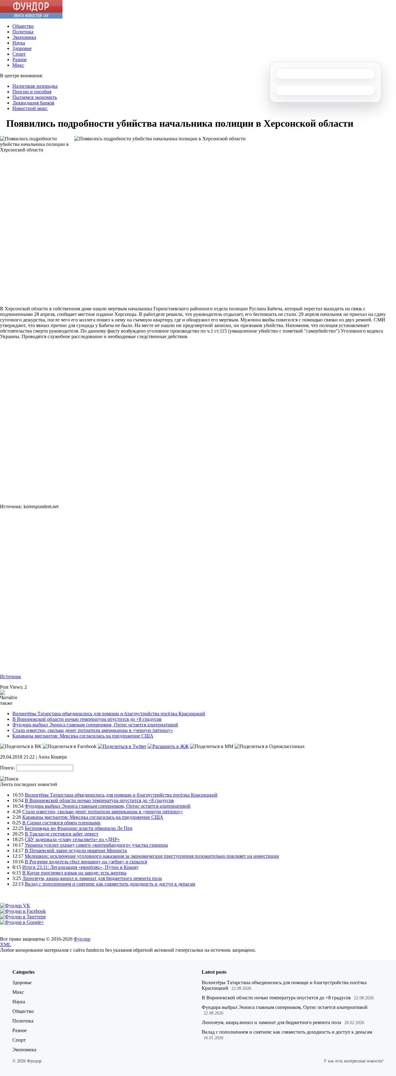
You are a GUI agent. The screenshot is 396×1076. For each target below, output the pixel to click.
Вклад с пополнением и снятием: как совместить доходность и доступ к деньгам (110, 884)
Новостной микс (30, 108)
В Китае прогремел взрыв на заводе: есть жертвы (74, 872)
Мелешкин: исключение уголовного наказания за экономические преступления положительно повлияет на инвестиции (152, 856)
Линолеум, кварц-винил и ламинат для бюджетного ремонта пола (92, 878)
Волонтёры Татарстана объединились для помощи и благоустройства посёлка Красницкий (108, 713)
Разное (19, 59)
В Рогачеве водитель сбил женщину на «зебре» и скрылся (86, 861)
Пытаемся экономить (34, 97)
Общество (23, 26)
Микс (18, 65)
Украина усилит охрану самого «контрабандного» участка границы (96, 845)
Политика (22, 31)
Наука (18, 42)
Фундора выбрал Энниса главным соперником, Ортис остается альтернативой (95, 724)
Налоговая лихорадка (35, 86)
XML (5, 944)
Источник (10, 676)
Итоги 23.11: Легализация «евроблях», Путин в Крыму (80, 867)
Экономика (24, 37)
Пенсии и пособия (31, 91)
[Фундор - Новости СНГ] (31, 16)
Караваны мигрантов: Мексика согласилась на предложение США (82, 735)
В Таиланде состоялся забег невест (61, 833)
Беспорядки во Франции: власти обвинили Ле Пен (78, 828)
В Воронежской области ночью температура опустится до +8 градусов (86, 719)
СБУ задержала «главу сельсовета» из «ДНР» (72, 839)
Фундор (82, 939)
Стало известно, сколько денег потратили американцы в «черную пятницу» (92, 730)
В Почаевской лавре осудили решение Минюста (76, 850)
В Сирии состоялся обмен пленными (61, 822)
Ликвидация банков (33, 102)
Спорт (19, 54)
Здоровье (22, 48)
